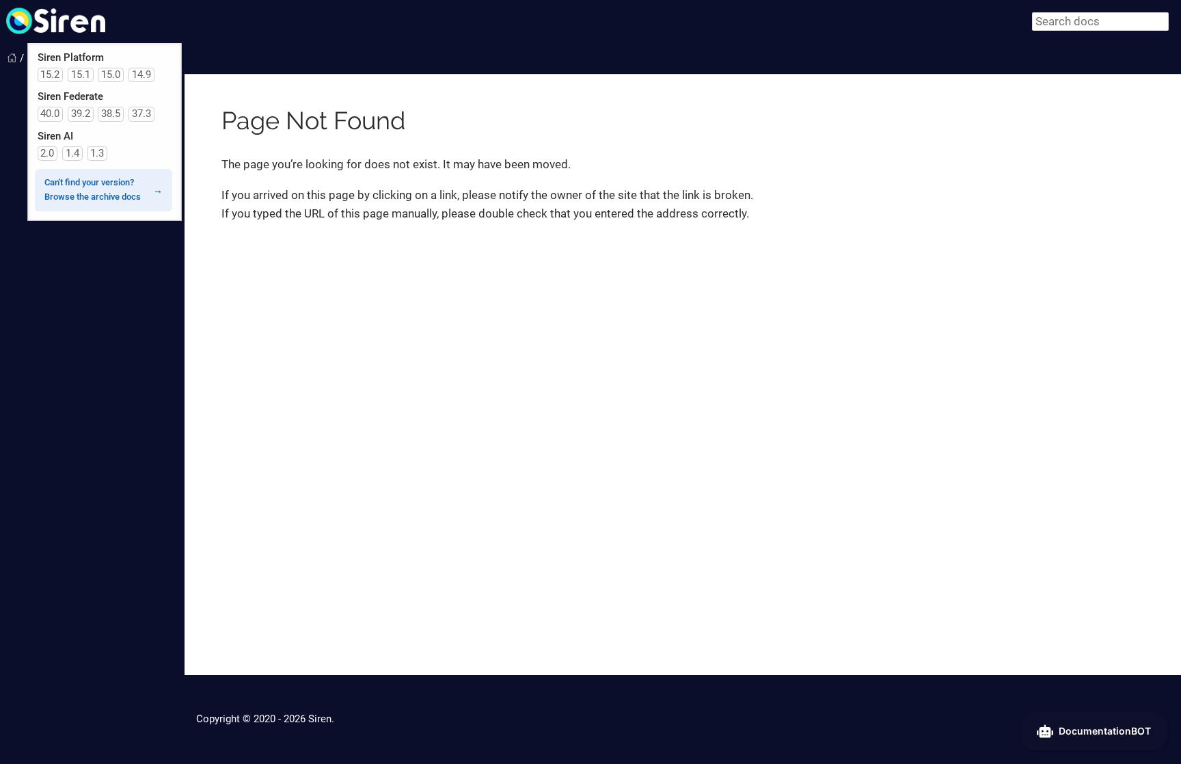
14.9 (141, 74)
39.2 (80, 113)
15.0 (110, 74)
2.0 (47, 153)
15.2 (49, 74)
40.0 (49, 113)
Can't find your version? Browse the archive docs (92, 189)
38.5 (110, 113)
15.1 (80, 74)
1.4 (72, 153)
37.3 (141, 113)
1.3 (97, 153)
